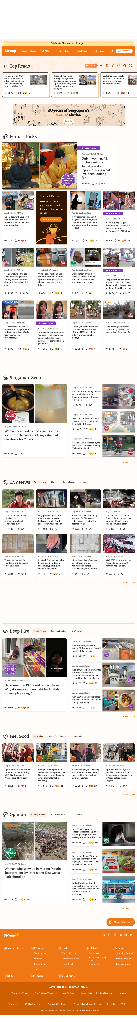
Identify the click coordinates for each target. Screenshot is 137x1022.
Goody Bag (94, 964)
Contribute (126, 51)
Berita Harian (87, 993)
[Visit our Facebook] (124, 65)
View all (127, 462)
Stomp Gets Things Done (98, 958)
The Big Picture (69, 953)
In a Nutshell (67, 964)
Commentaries (123, 964)
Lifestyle (38, 959)
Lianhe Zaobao (67, 993)
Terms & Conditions (57, 1004)
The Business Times (44, 993)
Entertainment (41, 964)
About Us (13, 1004)
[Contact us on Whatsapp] (107, 65)
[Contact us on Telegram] (101, 65)
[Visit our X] (130, 65)
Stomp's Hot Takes (124, 959)
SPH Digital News (32, 1004)
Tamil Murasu (106, 993)
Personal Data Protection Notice (88, 1004)
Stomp (122, 993)
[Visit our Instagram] (118, 65)
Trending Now (40, 953)
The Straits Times (20, 993)
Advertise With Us (119, 1004)
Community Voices (70, 959)
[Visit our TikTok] (113, 65)
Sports (37, 969)
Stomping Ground (124, 953)
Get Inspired (94, 953)
